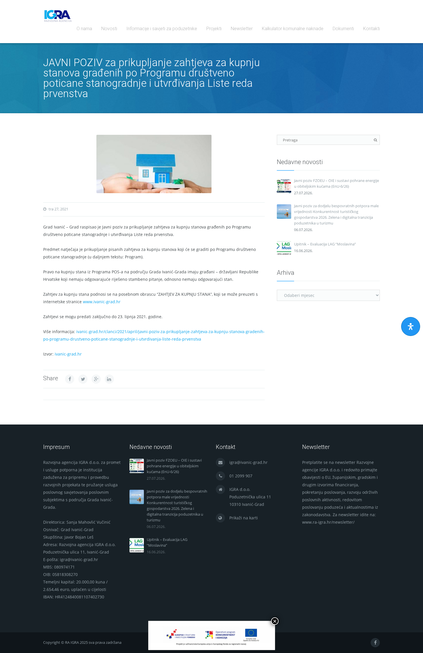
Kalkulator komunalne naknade (292, 28)
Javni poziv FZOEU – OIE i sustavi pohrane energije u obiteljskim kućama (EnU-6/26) (336, 183)
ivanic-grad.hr (68, 354)
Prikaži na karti (243, 518)
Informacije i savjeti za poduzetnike (161, 28)
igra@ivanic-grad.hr (248, 462)
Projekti (214, 28)
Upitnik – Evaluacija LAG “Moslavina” (325, 244)
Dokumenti (343, 28)
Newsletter (242, 28)
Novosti (109, 28)
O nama (84, 28)
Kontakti (371, 28)
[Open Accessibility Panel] (410, 326)
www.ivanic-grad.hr (102, 301)
